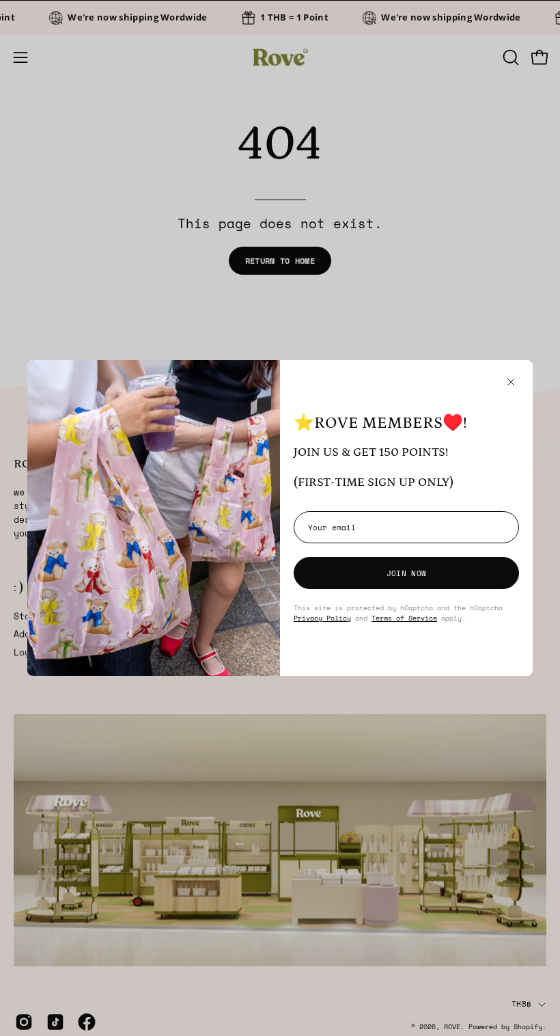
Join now (406, 573)
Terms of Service (404, 618)
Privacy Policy (322, 618)
